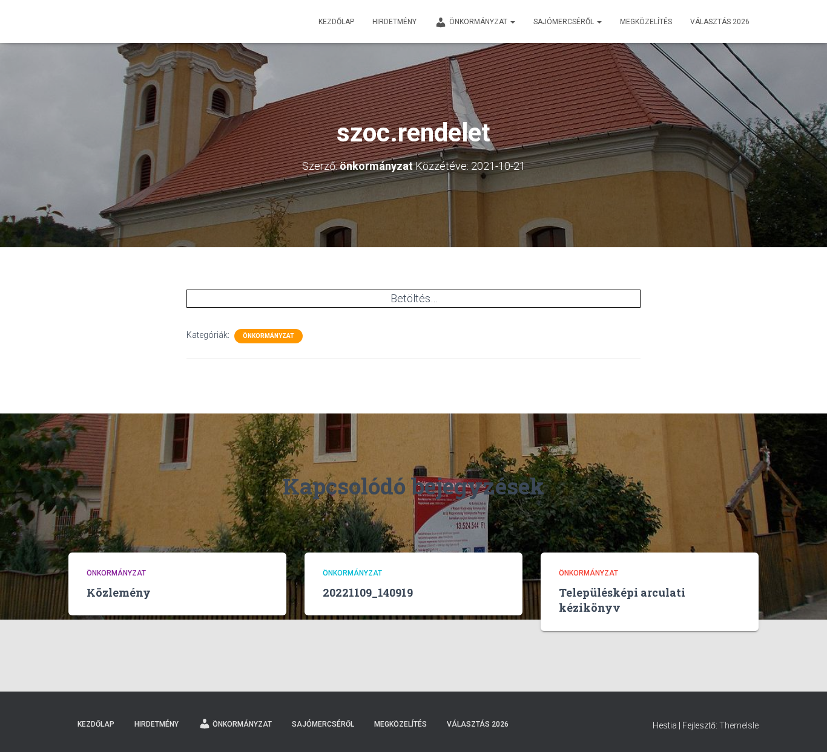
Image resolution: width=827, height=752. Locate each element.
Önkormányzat (479, 22)
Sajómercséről (564, 22)
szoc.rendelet (636, 397)
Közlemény (119, 592)
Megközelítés (646, 22)
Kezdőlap (336, 22)
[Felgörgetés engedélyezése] (803, 728)
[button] (512, 22)
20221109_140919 (368, 592)
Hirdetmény (394, 22)
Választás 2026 (720, 22)
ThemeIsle (739, 725)
